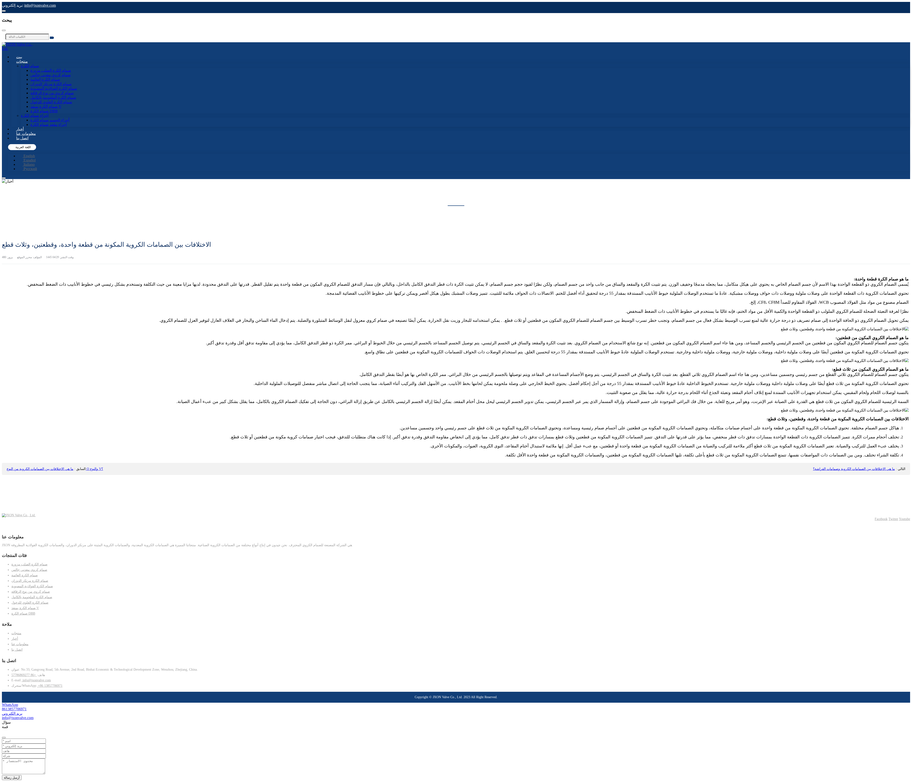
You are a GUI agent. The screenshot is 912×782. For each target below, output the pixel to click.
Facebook (881, 519)
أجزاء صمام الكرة (34, 116)
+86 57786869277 (24, 675)
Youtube (904, 519)
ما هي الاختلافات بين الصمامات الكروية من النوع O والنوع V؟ (55, 469)
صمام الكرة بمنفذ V (46, 106)
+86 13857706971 (49, 685)
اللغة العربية (22, 147)
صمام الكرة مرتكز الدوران (51, 84)
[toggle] (4, 178)
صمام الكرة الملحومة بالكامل (53, 97)
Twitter (893, 519)
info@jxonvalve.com (40, 5)
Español (29, 160)
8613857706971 (14, 709)
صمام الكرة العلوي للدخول (51, 102)
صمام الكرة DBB (44, 111)
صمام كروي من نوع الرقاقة (52, 93)
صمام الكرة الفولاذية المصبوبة (53, 88)
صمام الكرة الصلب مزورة (50, 70)
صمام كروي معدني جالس (50, 75)
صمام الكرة (30, 66)
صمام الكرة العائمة (45, 79)
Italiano (29, 164)
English (29, 156)
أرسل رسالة (12, 777)
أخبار (20, 129)
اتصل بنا (22, 138)
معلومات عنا (26, 134)
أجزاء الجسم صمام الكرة (49, 120)
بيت (19, 57)
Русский (30, 169)
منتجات (22, 61)
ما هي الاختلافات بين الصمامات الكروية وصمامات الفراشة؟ (854, 469)
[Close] (4, 30)
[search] (52, 38)
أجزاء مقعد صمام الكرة (48, 125)
